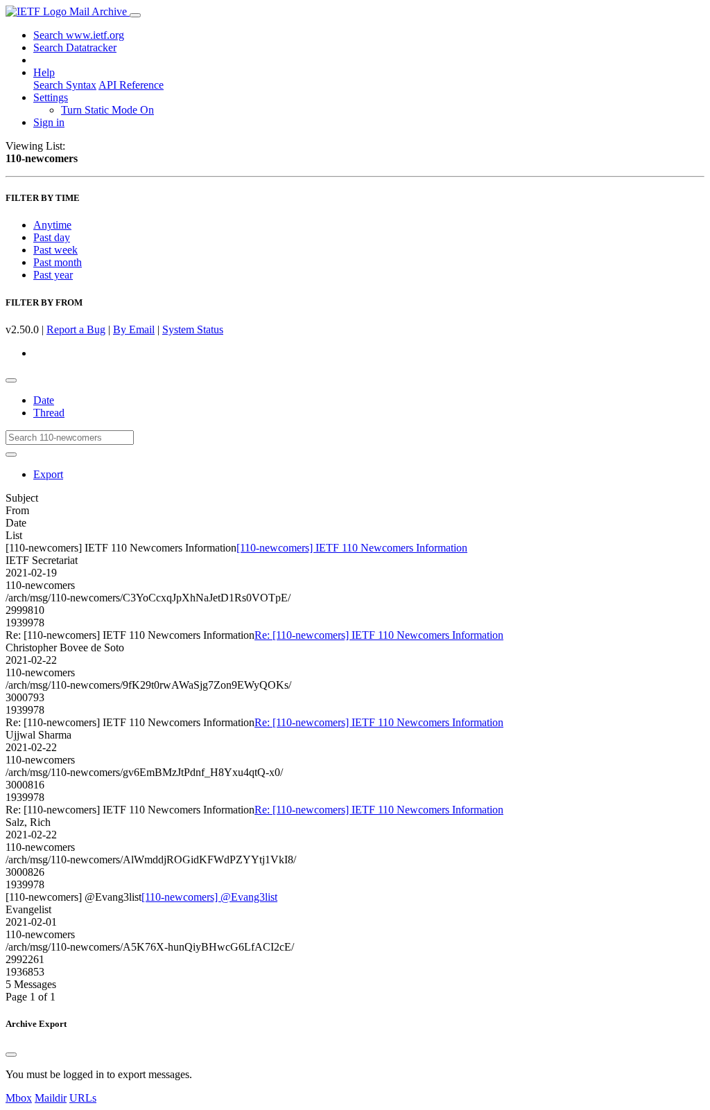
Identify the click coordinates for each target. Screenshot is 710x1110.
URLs (82, 1098)
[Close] (11, 1054)
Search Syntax (64, 85)
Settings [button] (50, 97)
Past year (53, 275)
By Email (134, 329)
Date (43, 400)
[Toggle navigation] (135, 15)
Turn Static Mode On (107, 110)
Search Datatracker (74, 47)
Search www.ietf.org (78, 35)
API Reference (131, 85)
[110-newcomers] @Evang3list (209, 897)
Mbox (19, 1098)
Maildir (51, 1098)
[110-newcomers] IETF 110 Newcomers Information (351, 548)
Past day (51, 237)
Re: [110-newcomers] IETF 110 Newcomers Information (378, 635)
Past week (55, 250)
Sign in (48, 122)
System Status (192, 329)
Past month (57, 262)
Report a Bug (75, 329)
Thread (48, 413)
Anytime (52, 225)
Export (48, 474)
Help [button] (44, 72)
